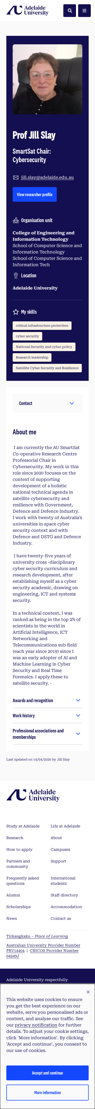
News (11, 918)
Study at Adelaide (23, 826)
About (56, 838)
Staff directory (64, 895)
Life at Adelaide (65, 826)
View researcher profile (37, 194)
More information (47, 1092)
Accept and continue (47, 1073)
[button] (47, 403)
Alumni (13, 895)
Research (14, 838)
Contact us (61, 918)
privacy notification (36, 1025)
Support (58, 861)
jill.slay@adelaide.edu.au (47, 177)
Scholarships (18, 907)
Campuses (60, 849)
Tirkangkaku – (37, 936)
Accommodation (66, 907)
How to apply (19, 849)
